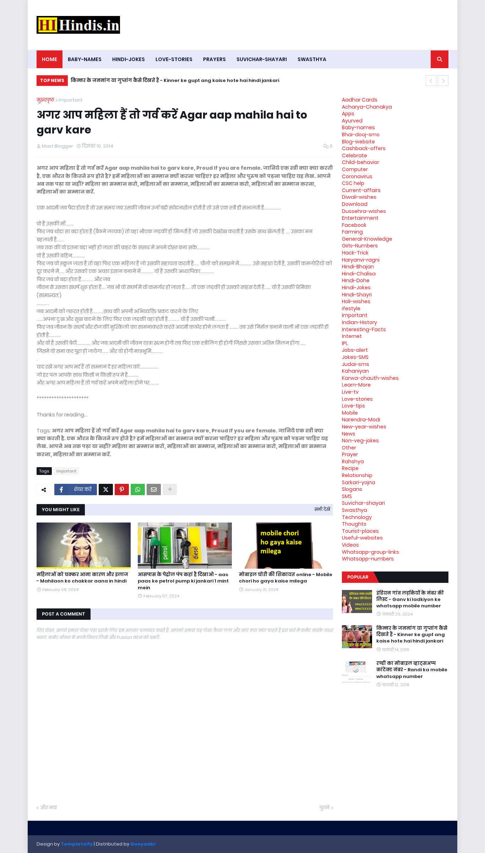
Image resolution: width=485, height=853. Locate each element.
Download (354, 204)
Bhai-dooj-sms (361, 134)
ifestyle (351, 308)
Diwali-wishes (359, 197)
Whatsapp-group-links (370, 552)
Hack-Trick (355, 252)
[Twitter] (106, 489)
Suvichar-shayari (363, 503)
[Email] (154, 489)
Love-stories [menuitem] (174, 59)
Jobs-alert (355, 350)
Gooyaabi (143, 844)
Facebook (354, 225)
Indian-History (359, 322)
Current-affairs (361, 190)
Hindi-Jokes (356, 287)
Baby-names (358, 127)
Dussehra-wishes (364, 211)
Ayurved (352, 120)
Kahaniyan (355, 370)
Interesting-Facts (364, 329)
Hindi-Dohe (356, 280)
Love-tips (353, 405)
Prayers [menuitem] (214, 59)
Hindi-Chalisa (359, 273)
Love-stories (357, 399)
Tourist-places (360, 531)
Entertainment (360, 218)
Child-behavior (360, 162)
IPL (345, 343)
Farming (352, 231)
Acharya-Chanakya (367, 106)
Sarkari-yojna (358, 482)
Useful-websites (362, 537)
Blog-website (358, 141)
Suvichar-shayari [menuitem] (261, 59)
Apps (348, 113)
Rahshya (353, 461)
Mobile (350, 412)
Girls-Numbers (360, 245)
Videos (350, 544)
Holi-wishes (356, 301)
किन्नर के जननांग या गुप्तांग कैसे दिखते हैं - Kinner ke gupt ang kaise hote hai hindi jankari (175, 80)
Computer (355, 169)
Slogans (352, 489)
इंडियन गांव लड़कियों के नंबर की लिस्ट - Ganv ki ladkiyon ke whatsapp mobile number (410, 599)
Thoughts (354, 523)
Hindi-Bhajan (358, 266)
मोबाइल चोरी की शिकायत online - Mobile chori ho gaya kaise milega (285, 578)
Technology (357, 517)
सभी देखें (322, 509)
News (348, 433)
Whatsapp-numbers (368, 558)
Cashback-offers (364, 148)
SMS (347, 496)
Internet (352, 336)
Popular (357, 577)
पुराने (324, 807)
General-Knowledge (367, 238)
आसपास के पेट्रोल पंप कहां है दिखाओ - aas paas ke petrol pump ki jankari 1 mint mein (183, 581)
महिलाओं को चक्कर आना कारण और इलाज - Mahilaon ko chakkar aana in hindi (82, 578)
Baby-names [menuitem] (85, 59)
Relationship (357, 475)
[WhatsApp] (138, 489)
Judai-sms (355, 364)
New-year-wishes (364, 426)
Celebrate (354, 155)
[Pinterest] (122, 489)
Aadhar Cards (359, 99)
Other (349, 447)
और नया (48, 807)
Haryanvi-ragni (361, 259)
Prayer (350, 454)
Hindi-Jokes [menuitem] (128, 59)
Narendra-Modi (361, 419)
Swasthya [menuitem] (312, 59)
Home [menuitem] (49, 59)
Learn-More (356, 384)
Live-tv (350, 391)
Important (71, 100)
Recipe (350, 468)
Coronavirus (357, 176)
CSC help (353, 183)
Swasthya (354, 510)
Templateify (77, 844)
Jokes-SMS (355, 357)
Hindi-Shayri (357, 294)
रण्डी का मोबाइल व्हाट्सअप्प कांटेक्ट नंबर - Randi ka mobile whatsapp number (411, 669)
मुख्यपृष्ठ (45, 100)
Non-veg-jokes (360, 440)
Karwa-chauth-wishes (370, 378)
